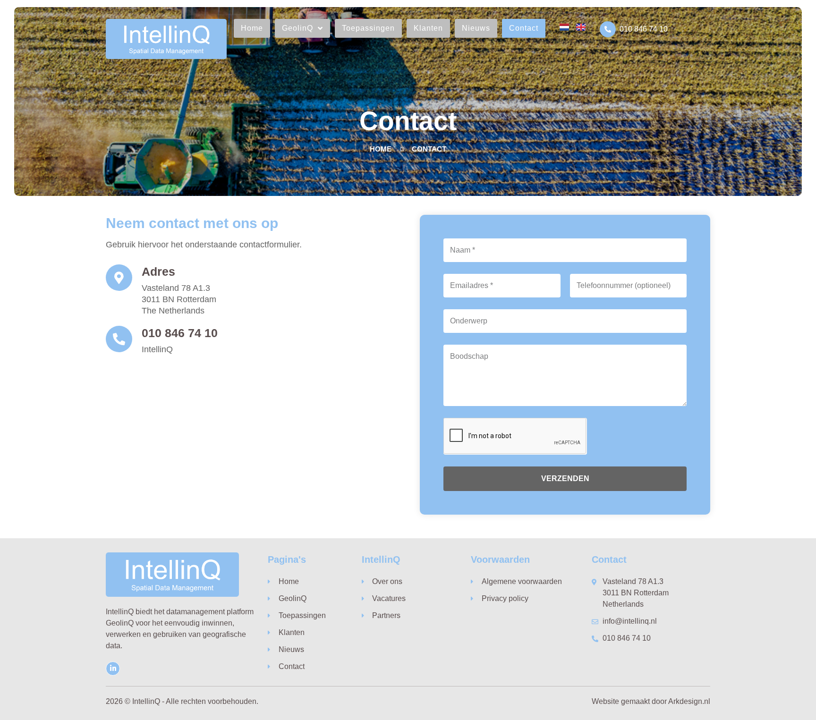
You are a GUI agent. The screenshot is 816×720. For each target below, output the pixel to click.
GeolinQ (297, 28)
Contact (523, 28)
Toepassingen (368, 28)
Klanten (428, 28)
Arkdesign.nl (689, 701)
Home (252, 28)
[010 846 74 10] (608, 29)
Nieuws (476, 28)
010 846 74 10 (644, 29)
